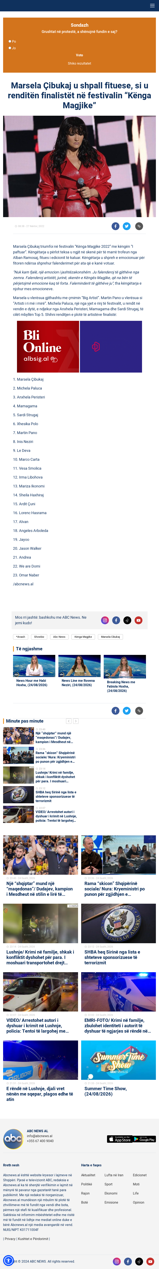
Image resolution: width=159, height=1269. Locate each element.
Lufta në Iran (114, 1175)
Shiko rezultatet (79, 63)
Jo (14, 48)
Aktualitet (88, 1175)
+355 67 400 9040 (40, 1141)
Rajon (85, 1193)
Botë (84, 1202)
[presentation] (69, 721)
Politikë (86, 1184)
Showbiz (39, 637)
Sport (108, 1184)
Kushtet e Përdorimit (33, 1239)
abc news (59, 637)
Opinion (138, 1202)
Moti (136, 1184)
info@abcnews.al (39, 1136)
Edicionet (140, 1175)
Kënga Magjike (83, 637)
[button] (8, 1260)
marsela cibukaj (110, 637)
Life (136, 1193)
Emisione (111, 1202)
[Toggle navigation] (152, 5)
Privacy (10, 1239)
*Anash (20, 637)
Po (14, 41)
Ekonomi (111, 1193)
